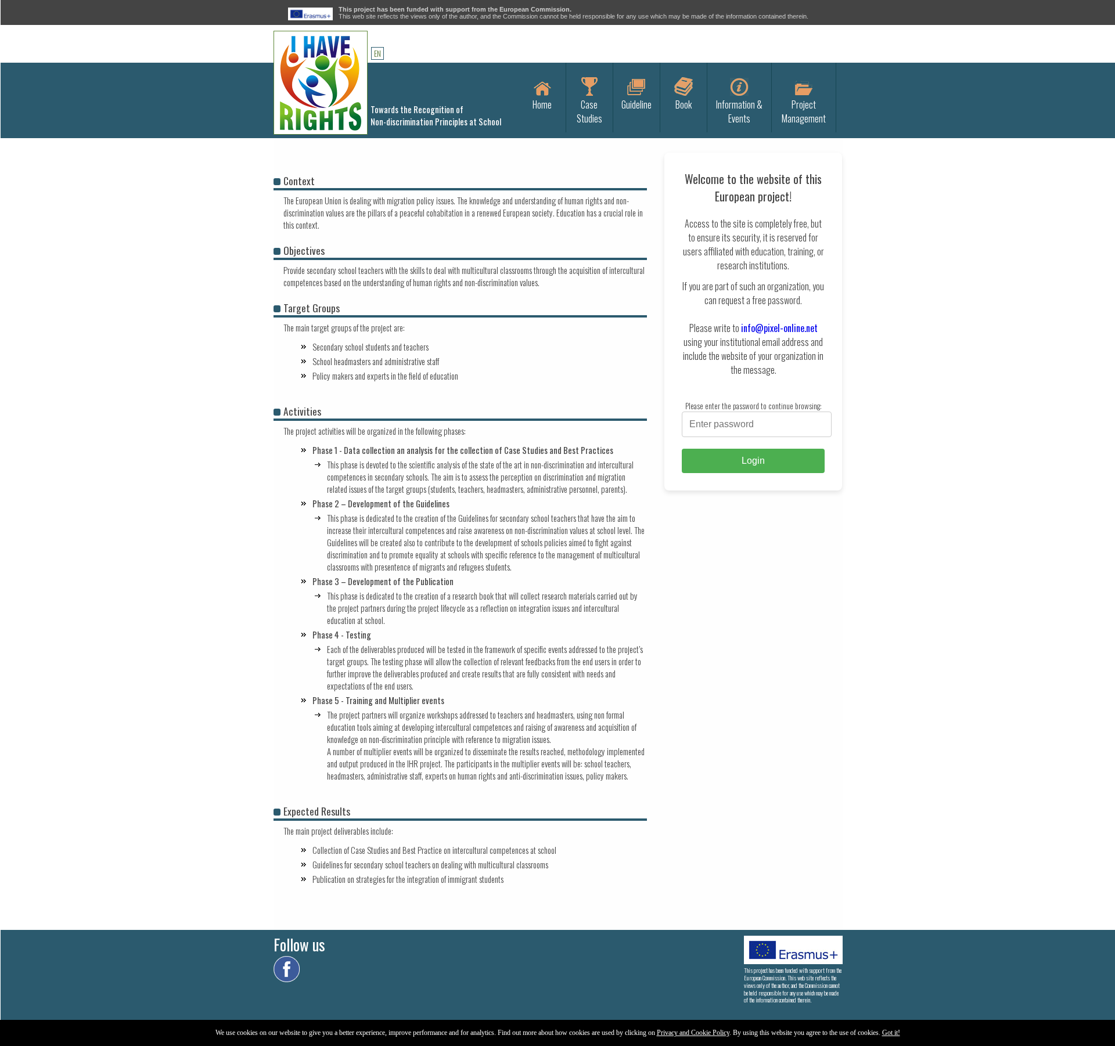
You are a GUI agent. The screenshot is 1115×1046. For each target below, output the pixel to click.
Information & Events (739, 111)
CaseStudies (589, 111)
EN (377, 53)
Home (542, 104)
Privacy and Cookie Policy (693, 1033)
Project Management (804, 111)
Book (683, 104)
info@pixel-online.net (779, 328)
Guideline (636, 104)
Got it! (891, 1033)
